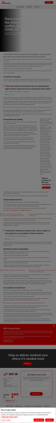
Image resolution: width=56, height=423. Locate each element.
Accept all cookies (38, 420)
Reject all (49, 420)
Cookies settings (6, 420)
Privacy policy (14, 417)
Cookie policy (5, 417)
